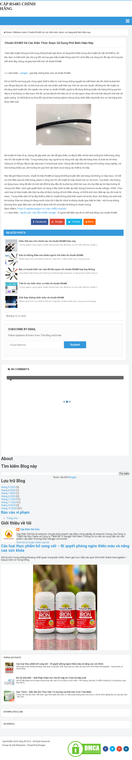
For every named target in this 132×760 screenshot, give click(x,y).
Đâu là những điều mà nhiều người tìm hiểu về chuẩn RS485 (51, 255)
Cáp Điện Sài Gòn (30, 529)
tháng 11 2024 (9, 502)
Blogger (72, 477)
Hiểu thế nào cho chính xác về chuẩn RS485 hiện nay (47, 241)
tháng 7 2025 (8, 493)
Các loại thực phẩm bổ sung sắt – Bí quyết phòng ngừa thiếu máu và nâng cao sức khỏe (59, 664)
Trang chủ (12, 518)
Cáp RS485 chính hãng (13, 741)
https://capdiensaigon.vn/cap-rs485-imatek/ (42, 208)
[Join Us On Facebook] (105, 749)
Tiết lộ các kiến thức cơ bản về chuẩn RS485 (43, 283)
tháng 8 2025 (8, 490)
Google (59, 221)
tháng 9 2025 (8, 487)
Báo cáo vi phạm (15, 512)
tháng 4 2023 (8, 505)
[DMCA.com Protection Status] (84, 749)
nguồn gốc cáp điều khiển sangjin (38, 212)
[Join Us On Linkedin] (126, 749)
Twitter (75, 221)
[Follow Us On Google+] (119, 749)
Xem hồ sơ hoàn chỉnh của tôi (32, 542)
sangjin (24, 73)
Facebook (40, 221)
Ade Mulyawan (19, 745)
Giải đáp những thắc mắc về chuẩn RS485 (41, 297)
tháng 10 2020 (9, 508)
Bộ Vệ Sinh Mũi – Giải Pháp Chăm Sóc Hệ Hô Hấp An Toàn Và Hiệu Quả (51, 678)
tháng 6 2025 (8, 496)
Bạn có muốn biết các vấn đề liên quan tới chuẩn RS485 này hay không (57, 269)
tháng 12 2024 (9, 499)
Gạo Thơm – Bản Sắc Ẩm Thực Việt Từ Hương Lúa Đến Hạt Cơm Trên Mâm (53, 692)
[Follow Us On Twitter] (112, 749)
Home (9, 32)
